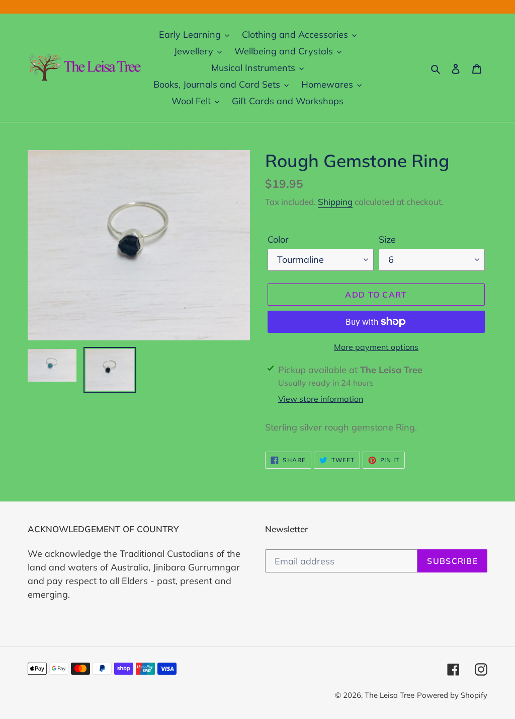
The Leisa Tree (389, 695)
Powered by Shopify (452, 695)
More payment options (376, 347)
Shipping (335, 201)
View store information (320, 399)
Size (387, 239)
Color (278, 239)
